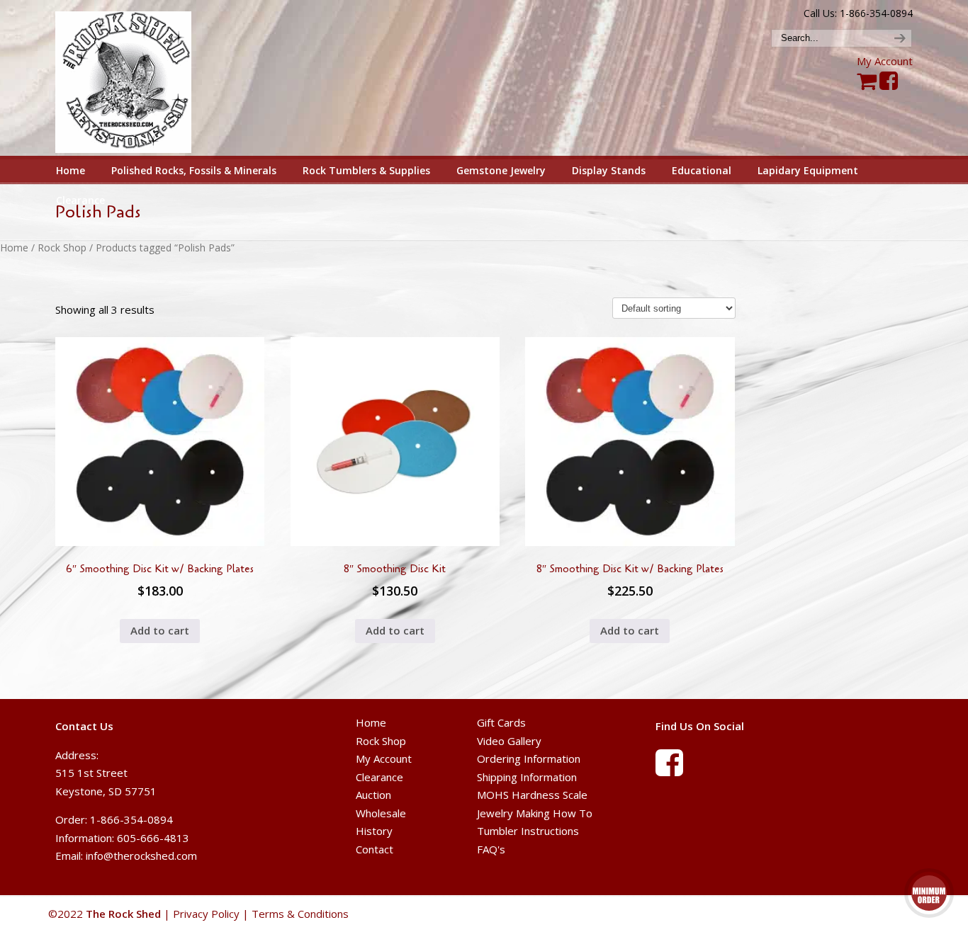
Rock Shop (62, 247)
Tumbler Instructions (528, 831)
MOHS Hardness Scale (532, 795)
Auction (373, 795)
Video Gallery (509, 741)
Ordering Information (528, 758)
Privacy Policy (206, 914)
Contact (374, 849)
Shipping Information (527, 777)
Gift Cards (501, 722)
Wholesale (381, 813)
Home (14, 247)
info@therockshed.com (141, 855)
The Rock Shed (139, 78)
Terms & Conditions (300, 914)
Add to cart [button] (159, 630)
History (374, 831)
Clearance (379, 777)
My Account (885, 61)
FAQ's (491, 849)
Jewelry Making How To (534, 813)
